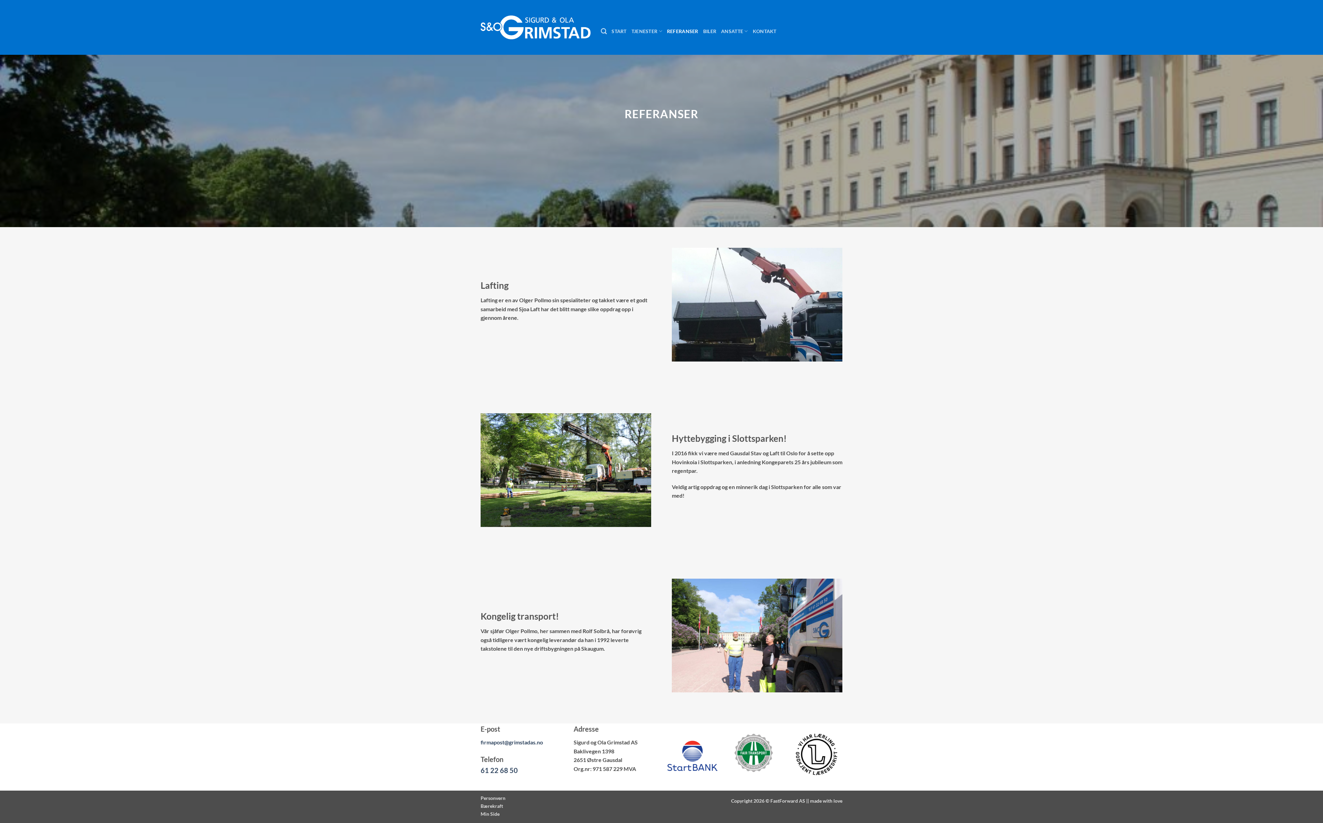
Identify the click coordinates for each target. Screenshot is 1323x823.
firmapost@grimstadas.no (512, 742)
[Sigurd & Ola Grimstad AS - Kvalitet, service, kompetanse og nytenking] (536, 27)
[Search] (604, 31)
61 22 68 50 (499, 770)
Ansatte (732, 31)
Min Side (490, 814)
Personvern (493, 798)
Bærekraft (492, 806)
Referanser (682, 31)
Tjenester (645, 31)
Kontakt (765, 31)
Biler (709, 31)
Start (619, 31)
